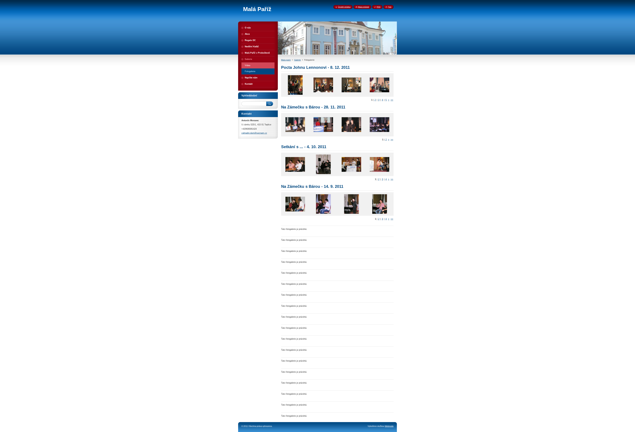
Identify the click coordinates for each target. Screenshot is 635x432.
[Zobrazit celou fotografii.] (295, 85)
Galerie (297, 60)
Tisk (389, 7)
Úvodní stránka (344, 7)
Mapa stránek (363, 7)
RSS (378, 7)
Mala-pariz (286, 60)
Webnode (389, 426)
